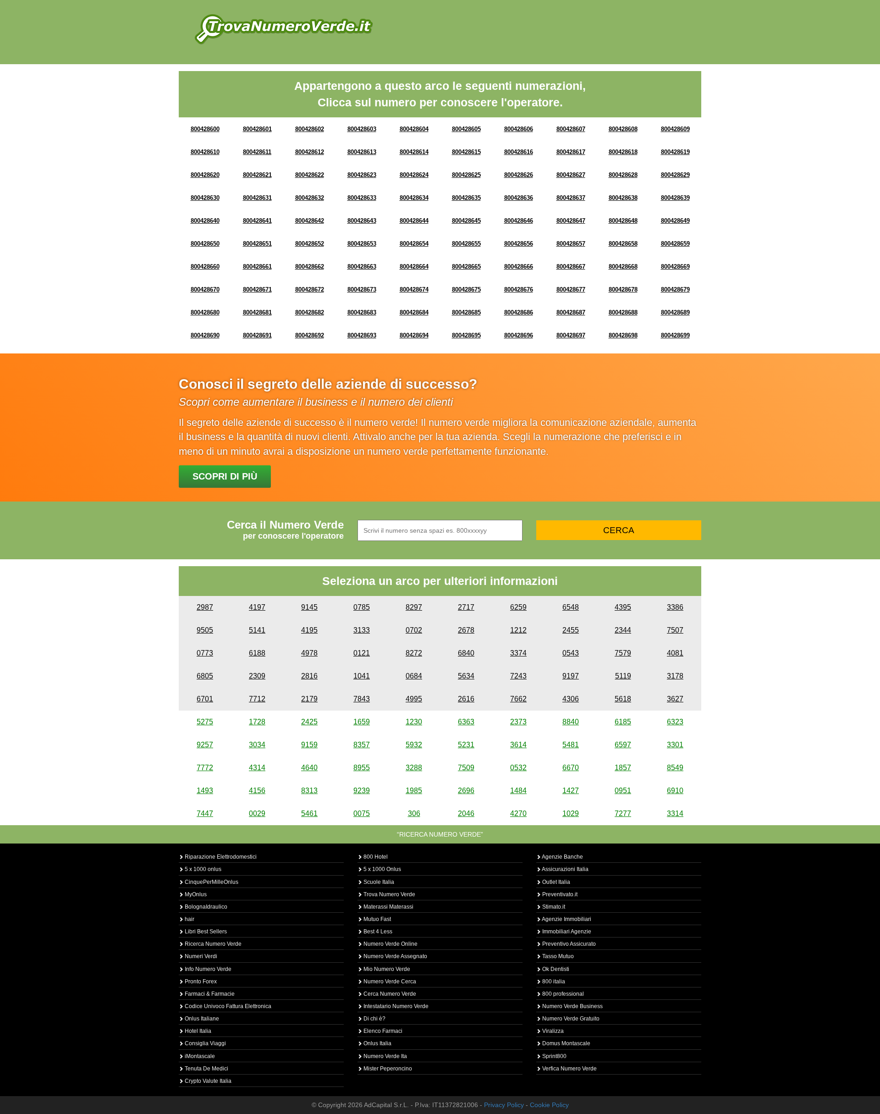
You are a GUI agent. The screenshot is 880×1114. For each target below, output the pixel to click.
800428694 (414, 335)
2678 (466, 630)
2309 (257, 676)
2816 (309, 676)
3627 (675, 699)
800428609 (675, 129)
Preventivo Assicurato (568, 944)
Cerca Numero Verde (389, 994)
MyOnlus (195, 894)
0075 (361, 813)
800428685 (466, 312)
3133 (361, 630)
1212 (518, 630)
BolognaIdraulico (205, 907)
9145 (309, 607)
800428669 (675, 266)
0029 (257, 813)
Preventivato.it (559, 894)
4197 (257, 607)
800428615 (466, 152)
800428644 (414, 220)
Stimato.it (553, 907)
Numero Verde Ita (384, 1056)
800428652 (309, 243)
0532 (518, 768)
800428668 (623, 266)
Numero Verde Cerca (389, 981)
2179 (309, 699)
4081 (675, 653)
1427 (570, 790)
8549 (675, 768)
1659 (361, 722)
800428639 (675, 197)
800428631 (257, 197)
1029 (570, 813)
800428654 (414, 243)
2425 (309, 722)
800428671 (257, 289)
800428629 (675, 174)
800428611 (257, 152)
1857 (623, 768)
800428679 (675, 289)
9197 (570, 676)
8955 (361, 768)
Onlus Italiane (201, 1018)
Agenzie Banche (562, 857)
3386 (675, 607)
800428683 (361, 312)
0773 (205, 653)
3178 (675, 676)
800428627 (570, 174)
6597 (623, 745)
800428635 (466, 197)
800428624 (414, 174)
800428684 (414, 312)
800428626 (518, 174)
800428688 (623, 312)
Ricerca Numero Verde (212, 944)
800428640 (205, 220)
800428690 (205, 335)
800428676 (518, 289)
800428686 (518, 312)
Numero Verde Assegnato (394, 956)
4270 (518, 813)
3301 (675, 745)
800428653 (361, 243)
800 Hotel (375, 857)
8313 (309, 790)
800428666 (518, 266)
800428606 (518, 129)
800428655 (466, 243)
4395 (623, 607)
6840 (466, 653)
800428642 (309, 220)
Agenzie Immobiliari (566, 919)
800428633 (361, 197)
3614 (518, 745)
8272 (414, 653)
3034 (257, 745)
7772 (205, 768)
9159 (309, 745)
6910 (675, 790)
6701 (205, 699)
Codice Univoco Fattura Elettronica (227, 1006)
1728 (257, 722)
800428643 (361, 220)
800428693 (361, 335)
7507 (675, 630)
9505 (205, 630)
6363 (466, 722)
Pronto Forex (200, 981)
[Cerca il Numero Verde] (284, 28)
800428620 (205, 174)
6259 (518, 607)
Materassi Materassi (387, 907)
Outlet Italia (555, 882)
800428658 (623, 243)
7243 (518, 676)
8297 (414, 607)
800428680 (205, 312)
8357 (361, 745)
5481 (570, 745)
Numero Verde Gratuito (570, 1018)
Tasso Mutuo (557, 956)
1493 (205, 790)
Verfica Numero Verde (569, 1068)
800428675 (466, 289)
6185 (623, 722)
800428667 (570, 266)
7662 (518, 699)
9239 (361, 790)
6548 (570, 607)
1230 (414, 722)
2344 (623, 630)
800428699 (675, 335)
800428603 (361, 129)
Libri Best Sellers (205, 931)
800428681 (257, 312)
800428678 (623, 289)
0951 (623, 790)
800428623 (361, 174)
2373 (518, 722)
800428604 (414, 129)
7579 (623, 653)
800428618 (623, 152)
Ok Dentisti (555, 969)
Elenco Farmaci (382, 1031)
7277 (623, 813)
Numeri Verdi (200, 956)
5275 (205, 722)
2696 (466, 790)
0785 (361, 607)
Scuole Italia (378, 882)
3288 (414, 768)
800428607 (570, 129)
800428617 (570, 152)
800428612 (309, 152)
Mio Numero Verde (386, 969)
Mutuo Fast (376, 919)
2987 (205, 607)
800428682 (309, 312)
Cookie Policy (549, 1104)
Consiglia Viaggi (204, 1043)
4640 (309, 768)
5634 (466, 676)
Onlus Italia (376, 1043)
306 (414, 813)
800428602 (309, 129)
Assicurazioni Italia (564, 869)
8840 (570, 722)
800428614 (414, 152)
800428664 (414, 266)
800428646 (518, 220)
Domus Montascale (565, 1043)
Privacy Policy (504, 1104)
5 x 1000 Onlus (381, 869)
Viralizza (552, 1031)
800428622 (309, 174)
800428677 (570, 289)
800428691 (257, 335)
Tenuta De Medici (205, 1068)
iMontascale (199, 1056)
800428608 (623, 129)
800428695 (466, 335)
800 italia (553, 981)
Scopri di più (224, 476)
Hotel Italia (197, 1031)
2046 (466, 813)
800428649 (675, 220)
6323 (675, 722)
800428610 (205, 152)
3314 (675, 813)
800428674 (414, 289)
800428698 (623, 335)
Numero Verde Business (572, 1006)
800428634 (414, 197)
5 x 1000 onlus (202, 869)
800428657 (570, 243)
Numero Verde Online (390, 944)
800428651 (257, 243)
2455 (570, 630)
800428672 (309, 289)
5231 (466, 745)
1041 (361, 676)
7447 (205, 813)
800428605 (466, 129)
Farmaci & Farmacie (209, 994)
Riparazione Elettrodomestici (220, 857)
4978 (309, 653)
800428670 (205, 289)
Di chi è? (373, 1018)
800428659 (675, 243)
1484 (518, 790)
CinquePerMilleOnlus (210, 882)
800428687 (570, 312)
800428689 (675, 312)
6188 (257, 653)
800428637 (570, 197)
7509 (466, 768)
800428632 (309, 197)
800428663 (361, 266)
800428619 (675, 152)
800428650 (205, 243)
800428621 (257, 174)
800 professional (562, 994)
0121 (361, 653)
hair (188, 919)
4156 (257, 790)
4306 (570, 699)
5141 (257, 630)
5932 (414, 745)
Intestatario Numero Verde (395, 1006)
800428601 (257, 129)
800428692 (309, 335)
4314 (257, 768)
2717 (466, 607)
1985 (414, 790)
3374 (518, 653)
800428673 (361, 289)
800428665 (466, 266)
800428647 (570, 220)
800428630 (205, 197)
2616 (466, 699)
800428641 (257, 220)
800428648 (623, 220)
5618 (623, 699)
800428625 (466, 174)
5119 (623, 676)
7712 (257, 699)
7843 (361, 699)
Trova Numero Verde (388, 894)
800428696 (518, 335)
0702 (414, 630)
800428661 (257, 266)
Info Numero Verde (207, 969)
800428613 (361, 152)
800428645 (466, 220)
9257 (205, 745)
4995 (414, 699)
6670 (570, 768)
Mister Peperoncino (387, 1068)
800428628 (623, 174)
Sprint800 (553, 1056)
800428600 (205, 129)
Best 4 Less (377, 931)
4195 (309, 630)
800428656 (518, 243)
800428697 (570, 335)
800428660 (205, 266)
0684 (414, 676)
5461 (309, 813)
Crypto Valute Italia (207, 1081)
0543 (570, 653)
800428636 (518, 197)
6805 (205, 676)
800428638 (623, 197)
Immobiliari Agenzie (566, 931)
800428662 (309, 266)
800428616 (518, 152)
